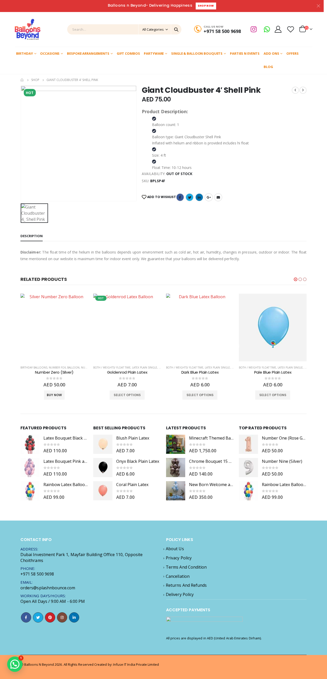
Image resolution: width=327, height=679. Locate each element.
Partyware (154, 53)
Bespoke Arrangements (88, 53)
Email (218, 197)
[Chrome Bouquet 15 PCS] (175, 467)
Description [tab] (31, 236)
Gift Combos (128, 53)
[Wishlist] (290, 29)
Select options (127, 395)
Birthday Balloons (33, 367)
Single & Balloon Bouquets (197, 53)
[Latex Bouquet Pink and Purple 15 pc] (30, 467)
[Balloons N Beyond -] (27, 29)
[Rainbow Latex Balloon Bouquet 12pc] (30, 490)
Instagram (62, 617)
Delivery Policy (180, 594)
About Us (175, 548)
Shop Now (206, 6)
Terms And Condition (186, 567)
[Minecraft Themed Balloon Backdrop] (175, 444)
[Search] (176, 29)
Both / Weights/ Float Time (112, 367)
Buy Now (54, 395)
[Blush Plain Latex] (102, 444)
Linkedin (74, 617)
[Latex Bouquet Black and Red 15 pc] (30, 444)
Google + (209, 197)
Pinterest (50, 617)
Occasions (50, 53)
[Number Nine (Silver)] (248, 467)
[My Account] (278, 29)
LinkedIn (199, 197)
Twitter (189, 197)
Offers (292, 53)
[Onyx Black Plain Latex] (102, 467)
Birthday (24, 53)
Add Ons (271, 53)
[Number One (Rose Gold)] (248, 444)
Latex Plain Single (144, 367)
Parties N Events (245, 53)
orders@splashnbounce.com (47, 588)
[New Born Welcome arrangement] (175, 490)
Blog (268, 66)
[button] (295, 279)
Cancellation (178, 576)
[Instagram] (254, 29)
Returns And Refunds (186, 585)
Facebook (180, 197)
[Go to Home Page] (22, 80)
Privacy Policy (179, 558)
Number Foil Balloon (64, 367)
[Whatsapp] (267, 29)
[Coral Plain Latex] (102, 490)
